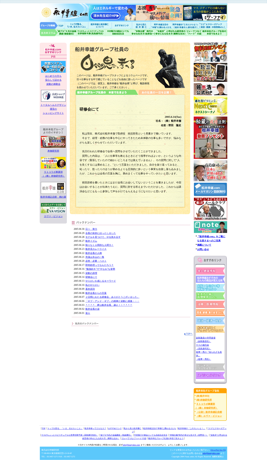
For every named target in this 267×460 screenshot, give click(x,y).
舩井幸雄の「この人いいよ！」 (191, 428)
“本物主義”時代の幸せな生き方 (143, 32)
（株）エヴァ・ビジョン (209, 416)
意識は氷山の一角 (94, 257)
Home (52, 25)
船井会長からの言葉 (96, 293)
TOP (44, 428)
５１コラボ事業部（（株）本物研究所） (53, 174)
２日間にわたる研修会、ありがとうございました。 (112, 297)
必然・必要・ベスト (96, 261)
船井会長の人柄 (93, 253)
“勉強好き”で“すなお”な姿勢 (100, 269)
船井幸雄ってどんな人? (100, 25)
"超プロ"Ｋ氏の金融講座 (58, 32)
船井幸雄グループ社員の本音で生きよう (214, 32)
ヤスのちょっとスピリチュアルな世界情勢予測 (91, 32)
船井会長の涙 (92, 309)
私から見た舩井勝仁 (141, 25)
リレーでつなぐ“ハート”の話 (133, 438)
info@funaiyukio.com (131, 445)
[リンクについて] (218, 450)
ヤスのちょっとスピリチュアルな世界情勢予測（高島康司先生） (69, 435)
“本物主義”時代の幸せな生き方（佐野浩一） (188, 435)
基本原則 (90, 289)
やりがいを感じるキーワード (100, 281)
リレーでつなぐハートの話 (194, 32)
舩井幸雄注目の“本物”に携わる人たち (159, 428)
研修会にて (91, 277)
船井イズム (91, 241)
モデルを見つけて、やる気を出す (103, 237)
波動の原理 (91, 273)
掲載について (204, 245)
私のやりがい (92, 285)
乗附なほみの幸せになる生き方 (170, 32)
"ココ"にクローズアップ (213, 25)
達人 (87, 313)
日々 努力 (91, 229)
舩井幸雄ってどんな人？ (95, 428)
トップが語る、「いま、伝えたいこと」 (65, 428)
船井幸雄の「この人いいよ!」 (185, 25)
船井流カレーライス (96, 249)
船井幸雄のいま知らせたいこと (77, 25)
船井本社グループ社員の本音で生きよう (166, 438)
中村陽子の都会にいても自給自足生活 (118, 32)
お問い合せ (203, 249)
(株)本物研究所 (204, 399)
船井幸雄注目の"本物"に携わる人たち (161, 25)
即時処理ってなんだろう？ (99, 265)
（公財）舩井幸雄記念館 (209, 412)
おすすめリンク (122, 25)
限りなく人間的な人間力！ (99, 245)
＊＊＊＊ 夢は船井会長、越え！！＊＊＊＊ (108, 305)
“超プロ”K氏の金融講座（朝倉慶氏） (116, 435)
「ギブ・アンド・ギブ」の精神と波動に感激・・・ (112, 301)
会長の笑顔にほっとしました (100, 233)
